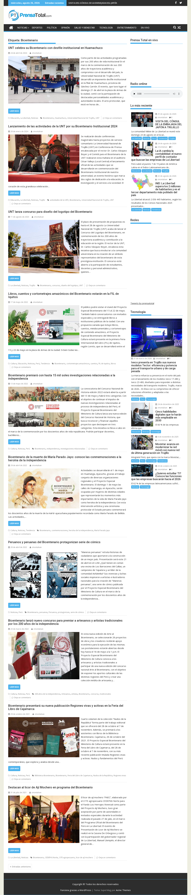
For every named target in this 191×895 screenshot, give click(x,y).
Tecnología (106, 27)
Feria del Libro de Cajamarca (80, 775)
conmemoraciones (60, 530)
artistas (74, 694)
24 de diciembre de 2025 (168, 404)
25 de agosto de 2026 (166, 114)
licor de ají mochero (84, 857)
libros (113, 363)
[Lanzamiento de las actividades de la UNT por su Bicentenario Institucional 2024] (43, 136)
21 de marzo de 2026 (142, 358)
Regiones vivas (120, 775)
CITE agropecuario (67, 857)
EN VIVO (145, 27)
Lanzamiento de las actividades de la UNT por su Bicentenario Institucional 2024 (62, 126)
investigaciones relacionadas (73, 448)
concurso (56, 285)
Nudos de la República (102, 775)
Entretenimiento (126, 27)
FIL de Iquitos (104, 363)
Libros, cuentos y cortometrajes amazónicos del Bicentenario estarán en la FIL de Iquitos (63, 295)
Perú (38, 363)
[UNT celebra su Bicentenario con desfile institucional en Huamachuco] (43, 57)
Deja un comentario (113, 118)
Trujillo (42, 200)
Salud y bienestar (84, 27)
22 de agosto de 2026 (166, 176)
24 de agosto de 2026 (166, 143)
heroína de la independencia (81, 530)
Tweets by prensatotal (142, 303)
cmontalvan (37, 53)
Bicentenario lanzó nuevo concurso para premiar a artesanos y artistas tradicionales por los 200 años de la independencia (65, 622)
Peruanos (53, 612)
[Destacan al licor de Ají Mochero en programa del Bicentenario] (43, 797)
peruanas (43, 612)
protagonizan (63, 612)
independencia (53, 448)
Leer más (14, 111)
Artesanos (65, 694)
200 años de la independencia (47, 694)
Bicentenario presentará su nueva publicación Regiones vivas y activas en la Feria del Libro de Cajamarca (65, 707)
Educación (15, 118)
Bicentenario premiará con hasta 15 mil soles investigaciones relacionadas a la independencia (61, 376)
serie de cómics (77, 612)
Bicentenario (48, 118)
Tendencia (45, 363)
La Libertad (25, 118)
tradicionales (105, 694)
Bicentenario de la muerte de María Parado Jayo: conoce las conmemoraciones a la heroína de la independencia (64, 458)
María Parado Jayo (102, 530)
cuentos (94, 363)
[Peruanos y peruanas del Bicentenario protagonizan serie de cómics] (43, 552)
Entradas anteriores (21, 866)
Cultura (14, 363)
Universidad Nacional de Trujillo (80, 118)
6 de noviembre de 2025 (167, 436)
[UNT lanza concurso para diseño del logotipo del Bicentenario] (43, 221)
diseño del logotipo (69, 285)
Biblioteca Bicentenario (44, 775)
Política (52, 27)
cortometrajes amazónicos (78, 363)
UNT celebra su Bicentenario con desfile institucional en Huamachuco (55, 48)
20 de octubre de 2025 (167, 466)
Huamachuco (60, 118)
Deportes (37, 27)
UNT (97, 118)
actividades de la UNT (59, 200)
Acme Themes (123, 890)
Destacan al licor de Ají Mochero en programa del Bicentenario (50, 787)
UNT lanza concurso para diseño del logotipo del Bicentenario (50, 211)
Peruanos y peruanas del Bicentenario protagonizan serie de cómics (54, 542)
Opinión (65, 27)
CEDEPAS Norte (51, 857)
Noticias (22, 27)
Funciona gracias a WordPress (75, 890)
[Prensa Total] (11, 27)
